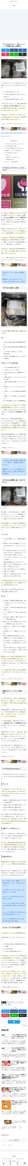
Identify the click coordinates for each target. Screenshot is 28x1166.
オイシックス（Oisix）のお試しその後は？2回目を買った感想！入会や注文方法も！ (14, 905)
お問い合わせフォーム (14, 1161)
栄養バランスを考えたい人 (13, 157)
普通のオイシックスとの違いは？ (13, 150)
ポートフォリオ (20, 1158)
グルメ (4, 1002)
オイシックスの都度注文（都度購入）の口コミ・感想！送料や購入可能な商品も (13, 471)
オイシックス (16, 1002)
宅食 (10, 1004)
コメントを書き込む (14, 1140)
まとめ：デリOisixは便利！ (12, 161)
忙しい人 (9, 155)
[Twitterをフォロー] (14, 1022)
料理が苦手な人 (10, 159)
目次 (12, 140)
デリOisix (5, 1004)
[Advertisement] (14, 25)
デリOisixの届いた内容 (10, 146)
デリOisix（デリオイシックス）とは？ (14, 143)
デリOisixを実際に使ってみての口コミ (14, 148)
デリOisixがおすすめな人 (11, 152)
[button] (22, 54)
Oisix (10, 1002)
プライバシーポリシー (7, 1158)
